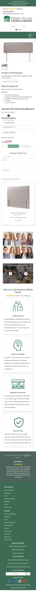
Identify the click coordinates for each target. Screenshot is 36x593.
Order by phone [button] (25, 146)
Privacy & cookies (9, 498)
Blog (5, 496)
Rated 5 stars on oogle (22, 295)
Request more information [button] (10, 81)
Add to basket (13, 146)
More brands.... (8, 539)
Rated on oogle (13, 9)
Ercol (5, 519)
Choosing (7, 493)
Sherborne (7, 534)
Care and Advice (9, 490)
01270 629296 (8, 11)
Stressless (7, 537)
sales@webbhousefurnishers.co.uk (13, 13)
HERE (26, 455)
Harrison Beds (8, 525)
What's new (8, 507)
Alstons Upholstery (10, 514)
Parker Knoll (8, 531)
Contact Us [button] (6, 170)
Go (24, 26)
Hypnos (6, 528)
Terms (6, 504)
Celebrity (7, 517)
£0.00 (19, 29)
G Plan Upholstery (9, 522)
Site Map (7, 501)
